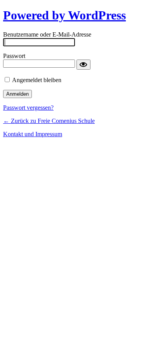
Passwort (14, 56)
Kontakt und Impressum (32, 134)
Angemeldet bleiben (36, 80)
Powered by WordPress (64, 15)
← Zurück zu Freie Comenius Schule (49, 120)
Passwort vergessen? (28, 107)
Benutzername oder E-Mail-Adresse (47, 34)
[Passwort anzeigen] (83, 65)
